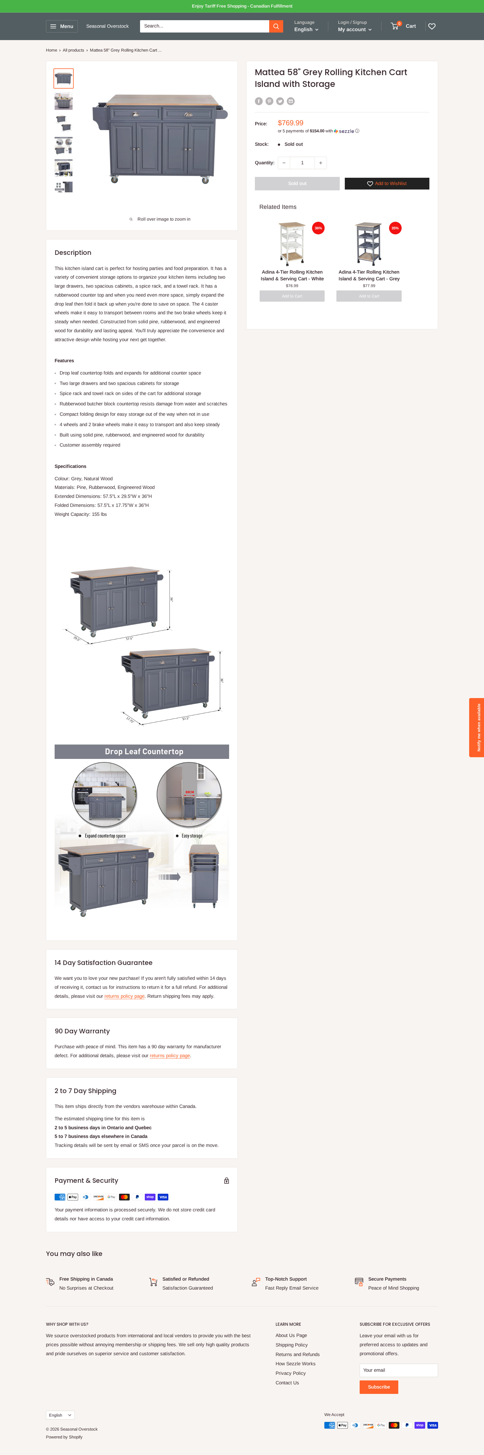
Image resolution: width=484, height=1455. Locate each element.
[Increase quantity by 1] (321, 163)
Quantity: (264, 162)
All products (73, 50)
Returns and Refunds (298, 1354)
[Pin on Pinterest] (269, 100)
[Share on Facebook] (259, 100)
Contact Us (287, 1382)
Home (51, 50)
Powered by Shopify (64, 1437)
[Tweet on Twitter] (280, 100)
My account (352, 29)
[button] (353, 131)
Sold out (297, 183)
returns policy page (124, 996)
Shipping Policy (292, 1345)
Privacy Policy (291, 1373)
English (55, 1415)
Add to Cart (292, 296)
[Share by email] (291, 100)
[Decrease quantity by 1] (284, 163)
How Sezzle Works (296, 1363)
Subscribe (379, 1387)
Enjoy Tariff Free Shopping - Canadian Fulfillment (242, 6)
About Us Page (291, 1335)
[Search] (276, 26)
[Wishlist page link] (432, 26)
